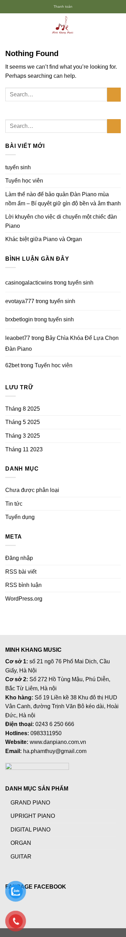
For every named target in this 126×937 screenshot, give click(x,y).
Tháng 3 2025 (22, 436)
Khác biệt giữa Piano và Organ (43, 239)
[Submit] (114, 94)
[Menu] (9, 25)
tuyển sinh (18, 167)
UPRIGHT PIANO (32, 816)
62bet (12, 365)
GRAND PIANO (30, 803)
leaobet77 (17, 338)
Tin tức (13, 504)
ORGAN (20, 843)
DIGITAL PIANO (30, 830)
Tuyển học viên (24, 181)
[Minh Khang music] (63, 25)
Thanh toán (63, 6)
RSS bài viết (20, 572)
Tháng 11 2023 (24, 449)
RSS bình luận (23, 585)
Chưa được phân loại (32, 490)
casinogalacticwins (28, 283)
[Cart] (117, 25)
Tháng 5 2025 (22, 422)
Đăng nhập (19, 558)
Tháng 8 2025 (22, 409)
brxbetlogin (19, 319)
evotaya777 (19, 301)
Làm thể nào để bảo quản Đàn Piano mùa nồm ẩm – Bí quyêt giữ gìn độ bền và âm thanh (63, 198)
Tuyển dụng (20, 517)
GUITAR (20, 857)
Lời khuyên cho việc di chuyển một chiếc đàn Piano (61, 221)
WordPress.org (23, 599)
